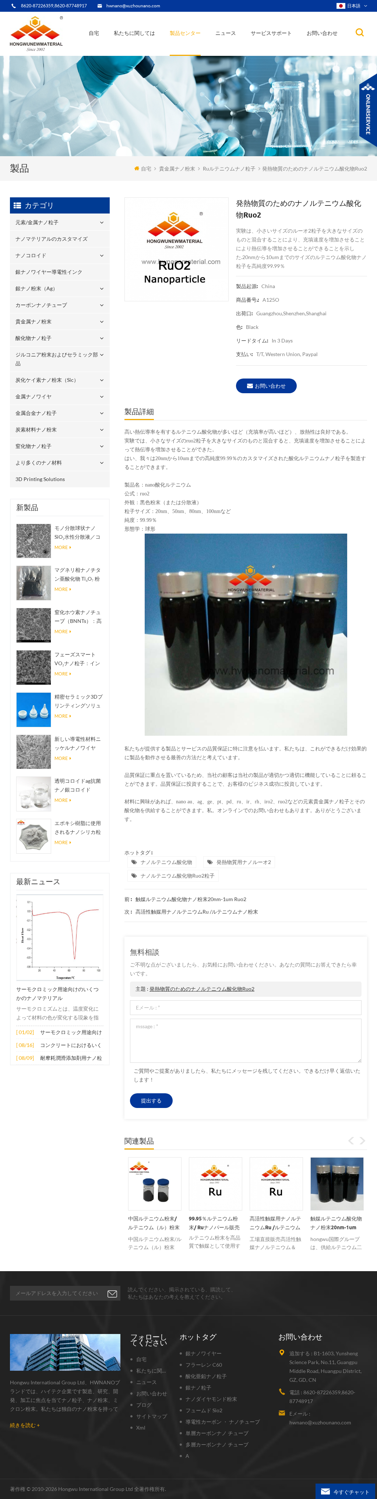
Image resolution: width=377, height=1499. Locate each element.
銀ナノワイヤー (204, 1353)
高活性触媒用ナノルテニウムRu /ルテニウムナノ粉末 (196, 911)
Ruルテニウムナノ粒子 (229, 168)
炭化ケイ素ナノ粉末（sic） (47, 380)
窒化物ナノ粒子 (33, 446)
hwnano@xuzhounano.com (133, 5)
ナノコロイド (30, 255)
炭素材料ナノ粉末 (36, 429)
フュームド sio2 (204, 1410)
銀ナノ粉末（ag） (36, 288)
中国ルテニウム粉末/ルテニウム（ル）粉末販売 (154, 1224)
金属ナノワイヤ (33, 396)
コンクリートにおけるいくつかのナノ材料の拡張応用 (71, 1046)
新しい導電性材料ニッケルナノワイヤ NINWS (77, 744)
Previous (351, 1140)
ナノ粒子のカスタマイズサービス (153, 49)
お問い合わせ (322, 33)
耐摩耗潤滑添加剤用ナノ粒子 (71, 1058)
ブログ (144, 1405)
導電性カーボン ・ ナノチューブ (223, 1422)
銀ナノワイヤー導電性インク (48, 272)
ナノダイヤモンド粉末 (211, 1399)
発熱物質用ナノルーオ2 (243, 862)
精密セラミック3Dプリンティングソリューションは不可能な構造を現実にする (78, 701)
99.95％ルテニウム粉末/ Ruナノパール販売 (214, 1223)
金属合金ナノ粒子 (36, 413)
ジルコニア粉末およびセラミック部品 (205, 46)
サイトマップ (151, 1416)
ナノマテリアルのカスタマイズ (208, 53)
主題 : (194, 989)
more (61, 547)
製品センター (185, 33)
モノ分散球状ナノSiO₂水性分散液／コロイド (77, 533)
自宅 (94, 33)
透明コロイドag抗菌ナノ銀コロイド (77, 785)
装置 (124, 53)
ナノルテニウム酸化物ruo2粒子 (178, 875)
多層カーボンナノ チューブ (217, 1444)
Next (362, 1140)
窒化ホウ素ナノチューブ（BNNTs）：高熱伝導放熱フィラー (78, 617)
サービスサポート (271, 33)
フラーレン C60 (204, 1365)
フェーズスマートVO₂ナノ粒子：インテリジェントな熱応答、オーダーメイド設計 (77, 659)
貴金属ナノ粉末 (206, 48)
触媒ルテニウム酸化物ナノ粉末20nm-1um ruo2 (190, 899)
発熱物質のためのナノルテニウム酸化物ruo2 (201, 989)
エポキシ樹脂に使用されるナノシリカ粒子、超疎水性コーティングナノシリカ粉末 (77, 828)
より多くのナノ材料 (38, 462)
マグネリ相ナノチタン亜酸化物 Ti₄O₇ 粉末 (77, 575)
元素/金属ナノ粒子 (37, 222)
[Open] (368, 110)
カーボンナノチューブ (41, 305)
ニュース (225, 33)
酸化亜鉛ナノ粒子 (206, 1376)
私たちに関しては (134, 33)
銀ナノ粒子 (198, 1387)
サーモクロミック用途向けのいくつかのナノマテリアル (57, 993)
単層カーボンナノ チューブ (217, 1433)
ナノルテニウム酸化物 (166, 862)
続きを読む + (25, 1425)
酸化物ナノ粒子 (33, 338)
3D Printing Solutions (40, 479)
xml (140, 1427)
